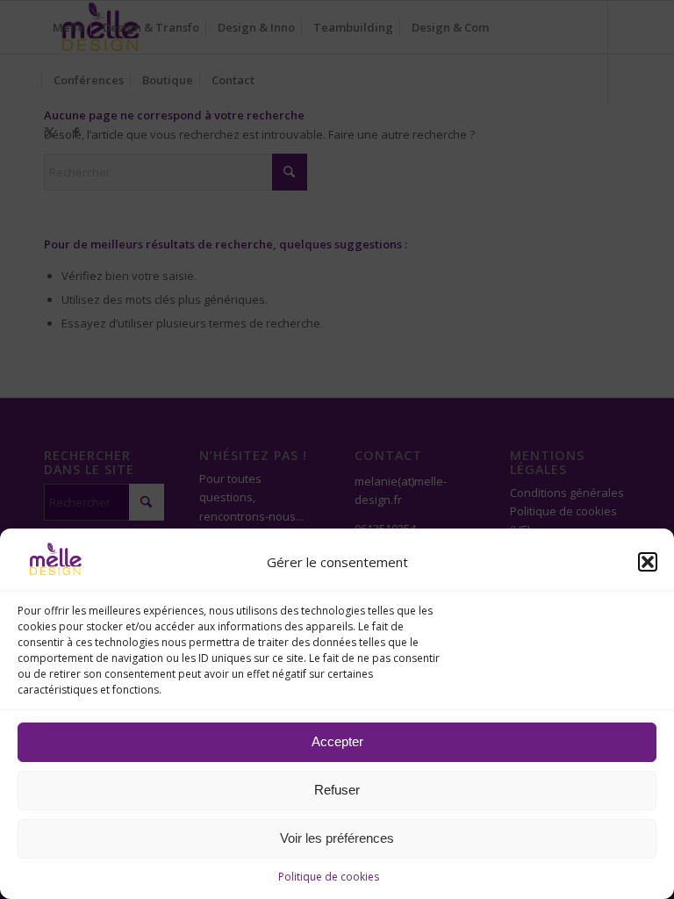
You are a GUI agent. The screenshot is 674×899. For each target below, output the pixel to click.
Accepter (337, 741)
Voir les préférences (337, 838)
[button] (647, 562)
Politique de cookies (328, 876)
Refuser (337, 789)
